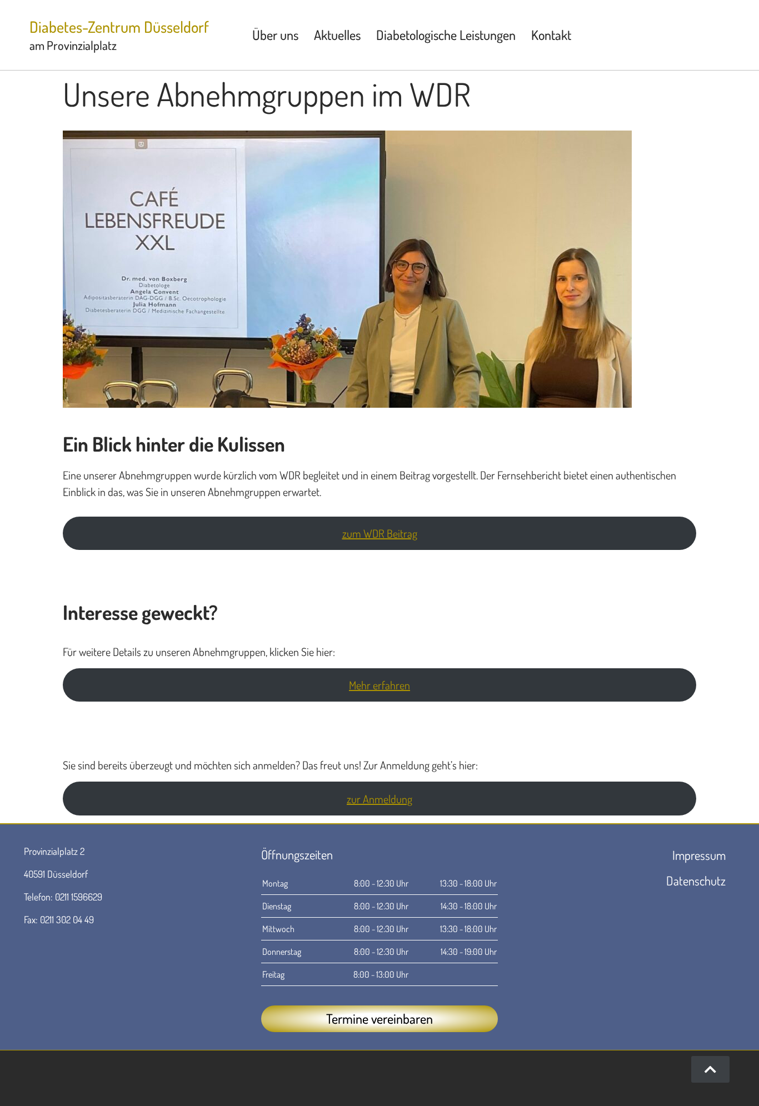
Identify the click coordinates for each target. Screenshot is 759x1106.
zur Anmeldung (379, 799)
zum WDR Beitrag (379, 533)
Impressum (699, 855)
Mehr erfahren (379, 685)
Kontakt (551, 34)
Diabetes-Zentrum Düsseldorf (119, 27)
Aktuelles (337, 34)
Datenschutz (696, 880)
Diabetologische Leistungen (446, 34)
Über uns (275, 34)
